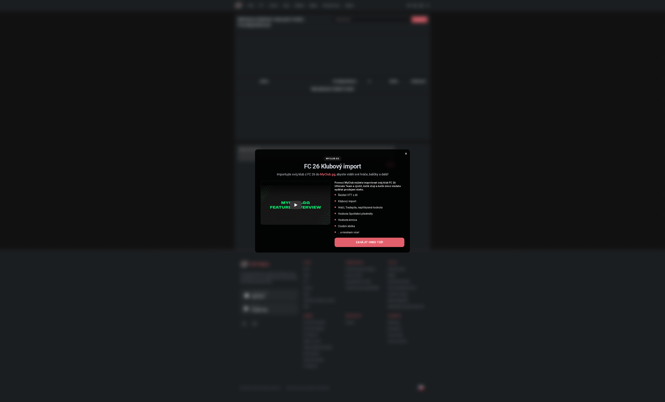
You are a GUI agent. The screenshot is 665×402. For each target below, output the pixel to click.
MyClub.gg (327, 174)
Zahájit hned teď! (369, 242)
